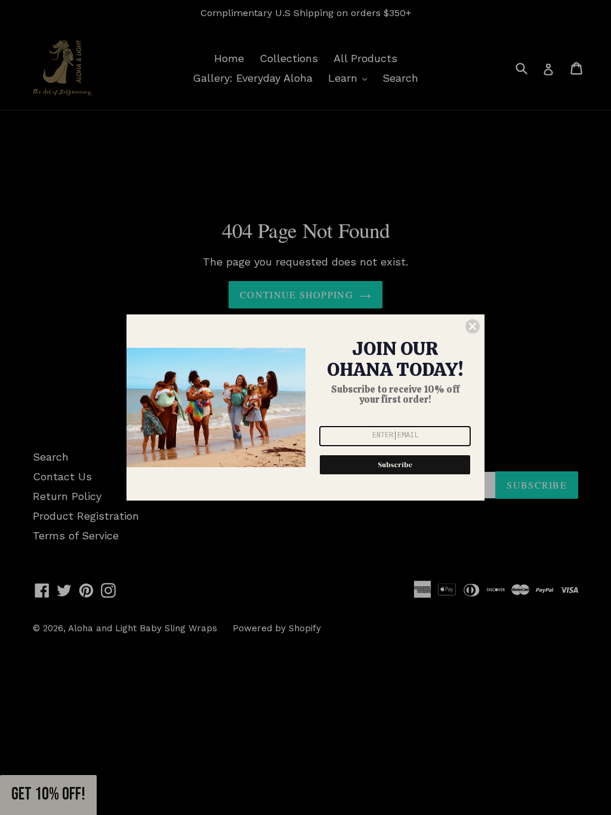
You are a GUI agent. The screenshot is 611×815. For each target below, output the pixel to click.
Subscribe (395, 465)
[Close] (472, 326)
